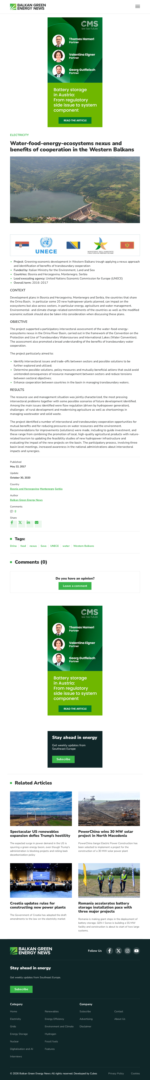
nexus (33, 546)
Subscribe (63, 759)
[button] (137, 7)
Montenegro (47, 489)
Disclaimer (85, 1026)
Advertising (86, 1019)
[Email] (38, 524)
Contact (118, 1011)
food (23, 546)
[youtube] (136, 950)
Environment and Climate (59, 1026)
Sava (43, 546)
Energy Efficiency (54, 1019)
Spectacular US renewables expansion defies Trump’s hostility (40, 834)
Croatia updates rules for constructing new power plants (38, 905)
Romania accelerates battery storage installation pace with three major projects (105, 907)
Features (50, 1049)
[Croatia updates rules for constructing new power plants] (41, 880)
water (66, 546)
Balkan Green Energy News (26, 500)
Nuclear (14, 1041)
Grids (13, 1026)
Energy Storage (19, 1034)
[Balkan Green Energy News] (28, 7)
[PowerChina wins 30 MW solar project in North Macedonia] (109, 808)
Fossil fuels (51, 1041)
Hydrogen (50, 1034)
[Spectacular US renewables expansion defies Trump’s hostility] (41, 808)
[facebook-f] (109, 950)
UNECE (54, 546)
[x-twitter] (118, 950)
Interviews (16, 1056)
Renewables (52, 1011)
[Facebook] (13, 524)
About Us (119, 1019)
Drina (13, 546)
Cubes (93, 1073)
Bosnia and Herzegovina (24, 489)
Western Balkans (83, 546)
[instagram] (127, 950)
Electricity (19, 135)
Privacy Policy (116, 1073)
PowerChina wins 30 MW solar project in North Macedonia (105, 834)
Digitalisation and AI (21, 1049)
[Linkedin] (30, 524)
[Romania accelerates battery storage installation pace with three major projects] (109, 880)
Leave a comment (75, 586)
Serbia (59, 489)
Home (13, 1011)
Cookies (135, 1073)
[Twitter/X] (21, 524)
